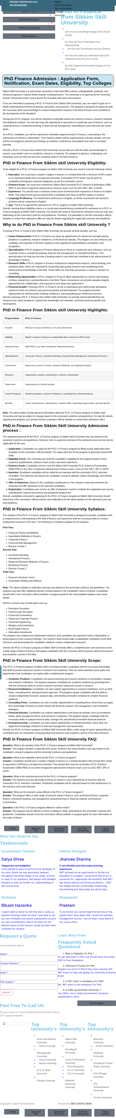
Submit (6, 992)
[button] (87, 953)
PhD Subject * (7, 982)
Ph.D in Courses (62, 5)
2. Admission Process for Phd (78, 965)
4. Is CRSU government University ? (82, 990)
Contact (58, 11)
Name (4, 954)
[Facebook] (85, 3)
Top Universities (63, 8)
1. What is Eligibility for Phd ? (78, 953)
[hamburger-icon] (77, 1)
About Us (59, 15)
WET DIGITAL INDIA (81, 1104)
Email (4, 972)
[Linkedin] (102, 3)
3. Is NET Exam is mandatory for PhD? (83, 981)
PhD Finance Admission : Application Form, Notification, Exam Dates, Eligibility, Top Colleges (58, 81)
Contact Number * (10, 963)
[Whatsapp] (111, 3)
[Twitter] (94, 3)
